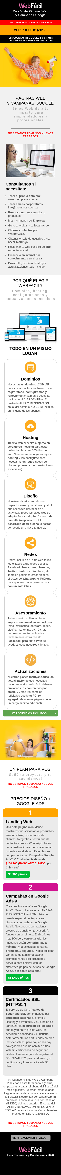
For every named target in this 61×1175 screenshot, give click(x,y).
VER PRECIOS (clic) (29, 30)
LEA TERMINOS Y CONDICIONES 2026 (30, 22)
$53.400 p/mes (18, 977)
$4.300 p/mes (17, 874)
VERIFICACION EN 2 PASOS (29, 1137)
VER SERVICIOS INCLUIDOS (29, 713)
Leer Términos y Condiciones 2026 (30, 1155)
